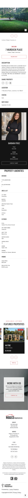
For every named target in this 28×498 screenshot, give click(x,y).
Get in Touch (14, 451)
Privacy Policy (17, 492)
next (15, 35)
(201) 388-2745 (14, 153)
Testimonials (14, 449)
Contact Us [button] (14, 395)
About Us (14, 444)
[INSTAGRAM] (12, 456)
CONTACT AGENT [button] (14, 163)
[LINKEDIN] (15, 456)
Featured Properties (14, 446)
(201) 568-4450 (14, 424)
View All (14, 362)
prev (12, 35)
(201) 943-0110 (14, 426)
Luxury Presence (14, 489)
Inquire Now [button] (14, 56)
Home (14, 442)
